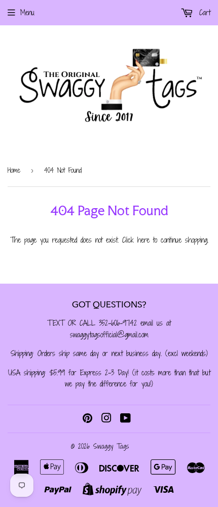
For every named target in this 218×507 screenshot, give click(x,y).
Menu (27, 12)
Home (14, 170)
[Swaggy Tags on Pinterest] (87, 419)
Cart (203, 12)
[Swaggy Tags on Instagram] (106, 419)
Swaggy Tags (111, 446)
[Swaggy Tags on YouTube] (125, 419)
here (143, 240)
